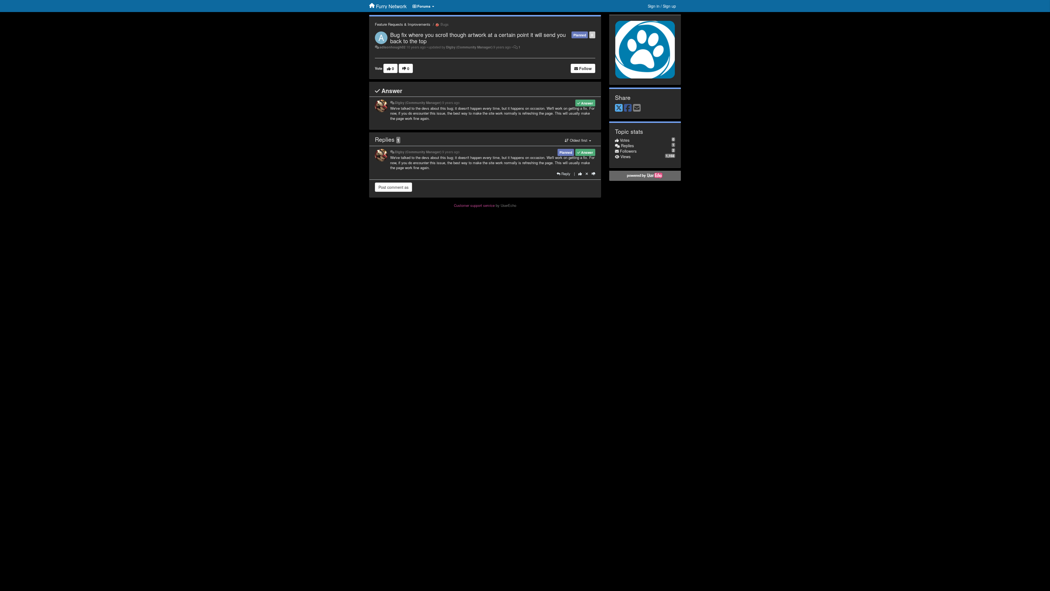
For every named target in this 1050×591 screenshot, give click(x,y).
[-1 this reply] (593, 173)
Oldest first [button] (578, 140)
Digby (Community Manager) (469, 47)
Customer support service (474, 205)
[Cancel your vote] (586, 173)
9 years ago (451, 102)
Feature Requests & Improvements (402, 24)
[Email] (637, 108)
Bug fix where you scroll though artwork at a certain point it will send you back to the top (478, 38)
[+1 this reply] (580, 173)
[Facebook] (628, 108)
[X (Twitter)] (619, 108)
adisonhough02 (393, 47)
